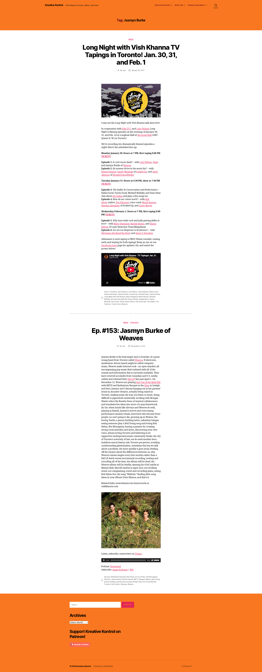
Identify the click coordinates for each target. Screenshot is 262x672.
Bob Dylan (130, 577)
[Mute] (152, 560)
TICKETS (106, 156)
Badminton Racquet (118, 577)
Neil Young (156, 579)
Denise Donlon (108, 171)
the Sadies (117, 196)
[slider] (157, 560)
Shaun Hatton (130, 302)
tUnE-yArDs (115, 584)
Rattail (135, 582)
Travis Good (116, 304)
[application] (131, 560)
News (131, 39)
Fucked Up (141, 171)
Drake (143, 577)
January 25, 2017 (138, 70)
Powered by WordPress (103, 666)
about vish (179, 5)
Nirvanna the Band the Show (116, 233)
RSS (132, 569)
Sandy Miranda (125, 171)
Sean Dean (115, 302)
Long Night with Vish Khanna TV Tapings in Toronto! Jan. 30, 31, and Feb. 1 (130, 54)
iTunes (138, 553)
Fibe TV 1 (126, 128)
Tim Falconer (122, 202)
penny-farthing (109, 582)
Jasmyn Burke (154, 294)
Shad (155, 162)
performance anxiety (124, 582)
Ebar (146, 385)
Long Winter (142, 128)
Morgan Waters (145, 579)
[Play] (104, 560)
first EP (131, 379)
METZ (136, 579)
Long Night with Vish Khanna (114, 297)
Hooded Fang (119, 175)
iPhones (107, 579)
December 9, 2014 (138, 346)
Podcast (134, 323)
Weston (130, 584)
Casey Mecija (145, 205)
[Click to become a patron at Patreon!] (102, 644)
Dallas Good (153, 292)
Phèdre (130, 175)
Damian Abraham (110, 205)
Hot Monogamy (151, 577)
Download (115, 566)
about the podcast (162, 5)
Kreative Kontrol (54, 5)
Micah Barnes (149, 202)
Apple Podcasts (120, 569)
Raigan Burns (137, 223)
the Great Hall (144, 135)
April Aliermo (123, 292)
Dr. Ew (137, 577)
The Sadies (151, 302)
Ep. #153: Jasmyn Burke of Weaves (131, 334)
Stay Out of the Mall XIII (148, 382)
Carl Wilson (146, 162)
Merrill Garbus (128, 579)
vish (124, 70)
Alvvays (107, 577)
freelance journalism (196, 5)
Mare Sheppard (121, 223)
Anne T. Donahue (144, 233)
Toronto (107, 584)
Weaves (127, 165)
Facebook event (109, 245)
